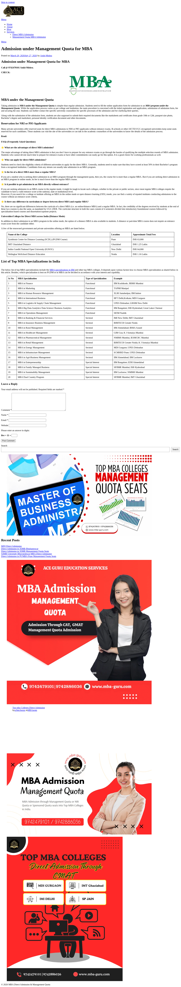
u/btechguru (20, 710)
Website (4, 425)
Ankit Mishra (46, 55)
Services (10, 32)
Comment (6, 410)
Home (9, 24)
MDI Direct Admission (11, 546)
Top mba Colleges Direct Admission (28, 707)
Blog (9, 29)
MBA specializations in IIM (62, 270)
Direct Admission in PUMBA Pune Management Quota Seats (28, 556)
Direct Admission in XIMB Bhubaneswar (19, 548)
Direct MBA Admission (23, 34)
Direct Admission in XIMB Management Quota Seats (25, 551)
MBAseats (32, 710)
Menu (3, 19)
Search (4, 445)
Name (4, 415)
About (9, 27)
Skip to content (8, 2)
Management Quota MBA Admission (29, 37)
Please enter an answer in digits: (15, 430)
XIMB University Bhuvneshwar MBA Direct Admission (26, 554)
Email (4, 420)
